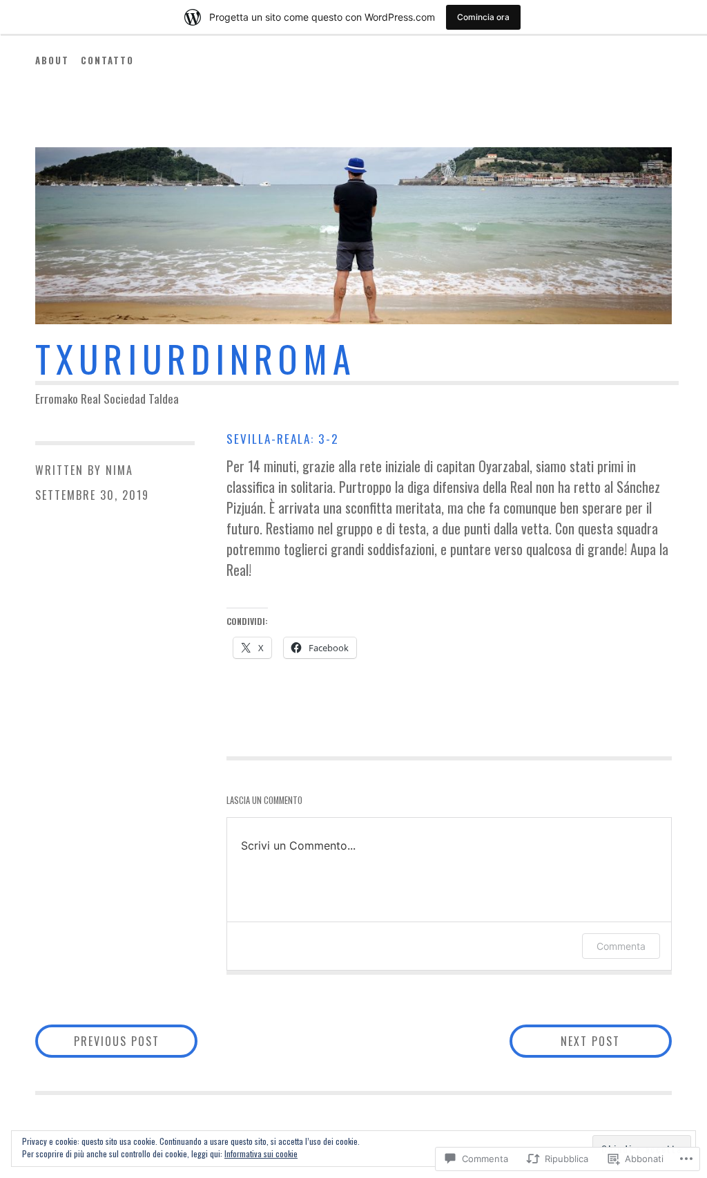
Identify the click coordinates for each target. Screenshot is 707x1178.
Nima (119, 470)
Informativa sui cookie (261, 1153)
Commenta (621, 946)
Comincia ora (483, 17)
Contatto (107, 60)
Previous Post (97, 1040)
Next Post (565, 1040)
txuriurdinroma (195, 358)
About (52, 60)
